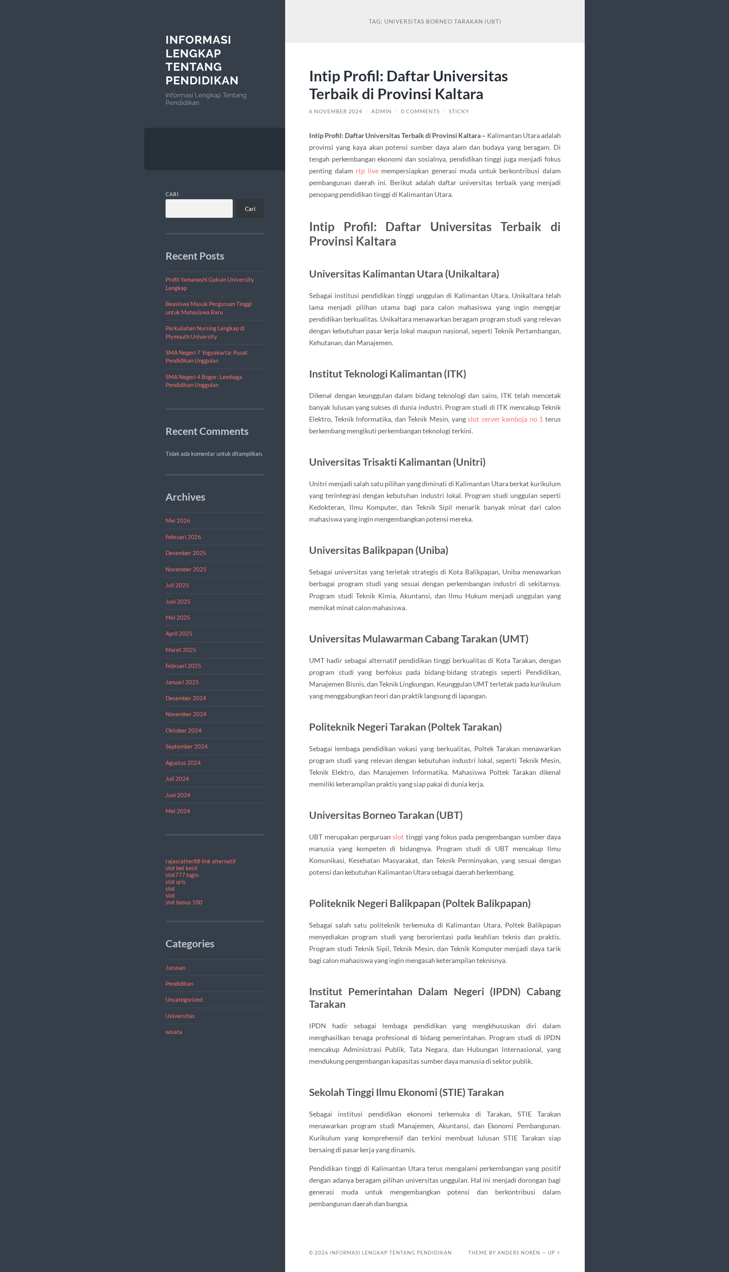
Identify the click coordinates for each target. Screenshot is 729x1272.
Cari (172, 194)
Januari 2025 (182, 682)
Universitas (180, 1015)
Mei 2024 (178, 810)
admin (381, 111)
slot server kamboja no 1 (505, 419)
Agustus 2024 (183, 762)
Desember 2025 (186, 552)
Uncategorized (184, 999)
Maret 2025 (181, 649)
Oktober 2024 (184, 730)
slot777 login (182, 874)
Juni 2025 (178, 601)
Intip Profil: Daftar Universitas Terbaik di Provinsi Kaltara (408, 84)
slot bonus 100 (184, 902)
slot (170, 888)
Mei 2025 (178, 617)
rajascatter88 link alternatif (201, 861)
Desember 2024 (186, 698)
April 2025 (179, 633)
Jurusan (175, 967)
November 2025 (186, 569)
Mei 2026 (178, 520)
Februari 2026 (183, 536)
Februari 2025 (183, 665)
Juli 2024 (177, 778)
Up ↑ (554, 1253)
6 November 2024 (335, 111)
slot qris (176, 881)
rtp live (367, 171)
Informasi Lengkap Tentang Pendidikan (202, 60)
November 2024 (186, 714)
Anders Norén (518, 1253)
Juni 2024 (178, 794)
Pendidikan (179, 983)
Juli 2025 (177, 585)
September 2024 (187, 746)
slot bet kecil (181, 867)
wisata (174, 1031)
